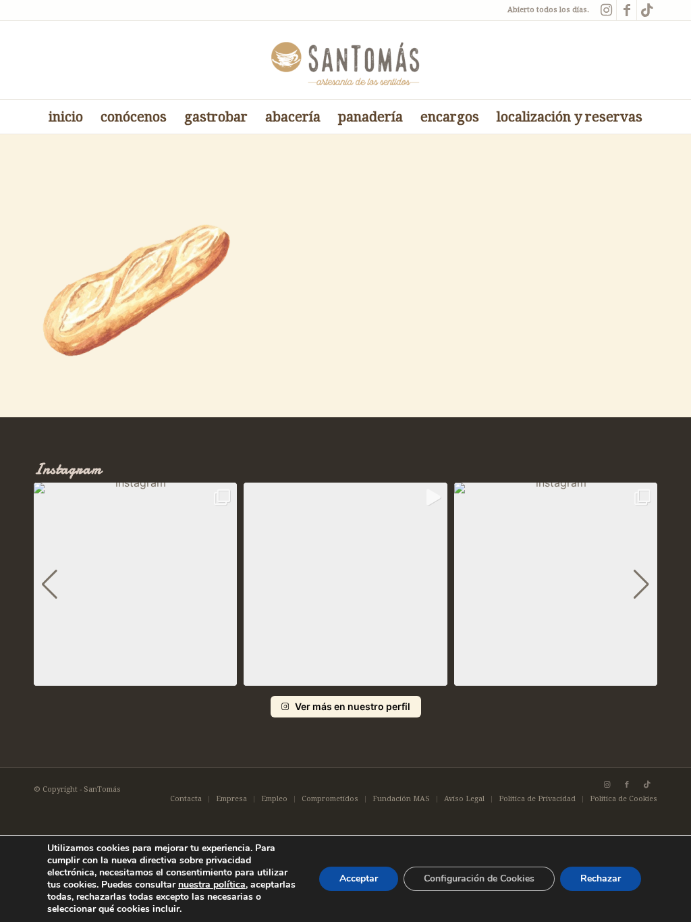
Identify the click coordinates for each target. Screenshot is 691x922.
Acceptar (358, 878)
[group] (135, 584)
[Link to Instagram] (606, 10)
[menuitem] (66, 117)
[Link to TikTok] (647, 10)
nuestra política (212, 884)
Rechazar (600, 878)
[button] (345, 676)
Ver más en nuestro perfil (352, 706)
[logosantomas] (345, 60)
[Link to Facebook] (626, 10)
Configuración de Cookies (479, 878)
